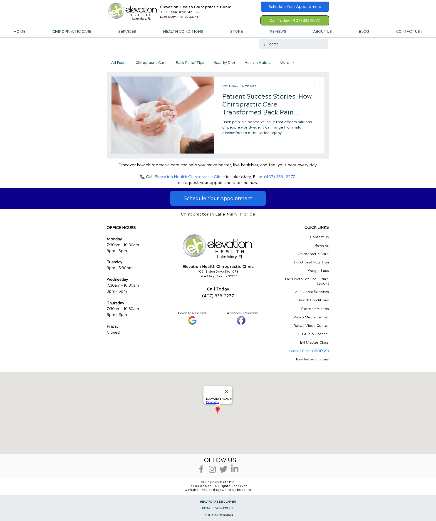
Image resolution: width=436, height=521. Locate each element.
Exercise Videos (315, 309)
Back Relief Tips (190, 63)
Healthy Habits (258, 63)
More (284, 63)
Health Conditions (313, 300)
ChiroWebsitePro (236, 490)
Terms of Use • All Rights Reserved (218, 486)
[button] (127, 31)
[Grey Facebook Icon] (201, 469)
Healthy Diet (224, 63)
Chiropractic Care (151, 63)
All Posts (118, 63)
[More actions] (315, 86)
